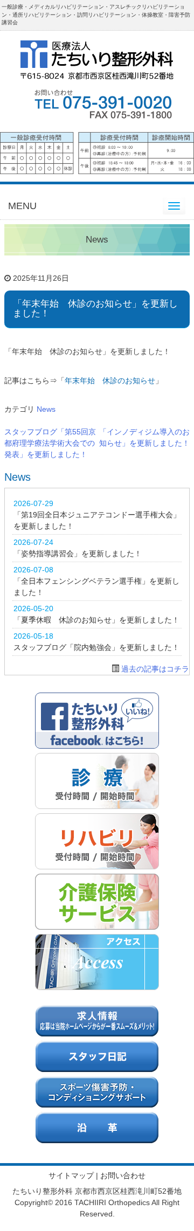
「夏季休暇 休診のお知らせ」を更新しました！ (96, 620)
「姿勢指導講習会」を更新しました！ (77, 553)
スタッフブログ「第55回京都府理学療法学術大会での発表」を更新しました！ (50, 443)
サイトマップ (71, 1175)
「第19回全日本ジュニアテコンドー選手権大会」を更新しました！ (97, 520)
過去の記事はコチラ (155, 669)
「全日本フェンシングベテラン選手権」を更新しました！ (96, 587)
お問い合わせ (123, 1175)
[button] (97, 149)
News (46, 409)
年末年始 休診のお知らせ (110, 380)
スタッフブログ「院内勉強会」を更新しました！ (96, 647)
